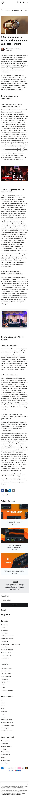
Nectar (2, 708)
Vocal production (5, 760)
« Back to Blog (6, 495)
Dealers (3, 687)
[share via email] (13, 490)
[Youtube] (7, 615)
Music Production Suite (7, 722)
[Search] (17, 2)
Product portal (4, 679)
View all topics (4, 763)
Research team (5, 633)
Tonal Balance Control (6, 719)
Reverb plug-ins (5, 728)
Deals (2, 684)
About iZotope (4, 624)
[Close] (27, 784)
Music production (5, 754)
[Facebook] (2, 615)
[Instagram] (4, 615)
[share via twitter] (6, 490)
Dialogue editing (5, 752)
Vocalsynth (4, 711)
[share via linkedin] (9, 490)
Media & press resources (7, 636)
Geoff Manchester (10, 48)
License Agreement (6, 647)
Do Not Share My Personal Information (10, 644)
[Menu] (27, 2)
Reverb (3, 757)
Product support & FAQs (7, 690)
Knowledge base (5, 671)
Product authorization (6, 668)
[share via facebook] (2, 490)
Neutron (3, 705)
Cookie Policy (18, 794)
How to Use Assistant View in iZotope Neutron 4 (14, 546)
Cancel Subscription (6, 655)
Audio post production (6, 746)
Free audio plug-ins (6, 673)
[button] (2, 10)
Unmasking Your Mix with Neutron (14, 571)
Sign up (14, 605)
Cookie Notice (4, 641)
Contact (3, 627)
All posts (7, 10)
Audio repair (4, 749)
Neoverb (3, 717)
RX (2, 700)
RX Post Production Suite (7, 725)
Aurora (2, 714)
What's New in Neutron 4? (14, 522)
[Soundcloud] (9, 615)
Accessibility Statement (7, 649)
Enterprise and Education (7, 638)
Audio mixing (18, 48)
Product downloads (6, 676)
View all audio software (7, 730)
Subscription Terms (6, 652)
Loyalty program (5, 682)
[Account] (20, 2)
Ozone (2, 703)
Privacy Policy (10, 794)
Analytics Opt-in (5, 658)
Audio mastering (17, 10)
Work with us (4, 630)
